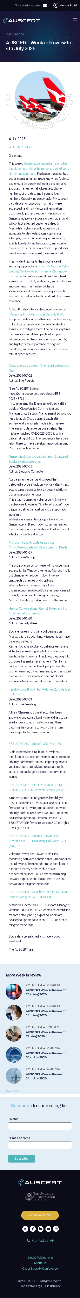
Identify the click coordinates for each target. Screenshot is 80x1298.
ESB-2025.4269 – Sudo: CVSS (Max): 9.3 (35, 744)
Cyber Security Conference (40, 1268)
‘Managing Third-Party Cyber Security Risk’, (36, 314)
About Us (40, 1263)
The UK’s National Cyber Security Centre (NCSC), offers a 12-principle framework (39, 271)
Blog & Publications (40, 1257)
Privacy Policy (27, 1285)
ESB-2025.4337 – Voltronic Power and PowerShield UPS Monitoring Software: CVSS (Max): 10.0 (38, 841)
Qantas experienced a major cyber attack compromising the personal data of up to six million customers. (39, 168)
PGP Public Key (52, 1285)
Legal (39, 1285)
